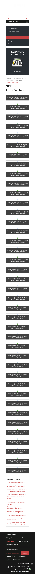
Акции (25, 553)
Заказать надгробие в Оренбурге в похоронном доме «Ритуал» (16, 512)
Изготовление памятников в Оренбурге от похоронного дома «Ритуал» (16, 502)
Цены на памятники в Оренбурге (16, 491)
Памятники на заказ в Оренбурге (16, 482)
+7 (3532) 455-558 (24, 563)
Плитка (10, 34)
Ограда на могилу (13, 41)
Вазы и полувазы (13, 28)
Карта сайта (14, 571)
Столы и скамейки (13, 44)
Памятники (11, 38)
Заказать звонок (17, 17)
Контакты (16, 559)
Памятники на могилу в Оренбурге (16, 494)
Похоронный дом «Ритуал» (20, 6)
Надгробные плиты (13, 31)
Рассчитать (17, 72)
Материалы (22, 556)
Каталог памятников (12, 553)
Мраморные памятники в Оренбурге (17, 489)
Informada (26, 569)
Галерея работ (10, 556)
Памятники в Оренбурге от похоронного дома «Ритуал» (15, 507)
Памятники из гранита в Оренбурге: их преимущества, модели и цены (17, 485)
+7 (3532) (18, 11)
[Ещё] (21, 21)
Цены (8, 559)
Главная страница (13, 21)
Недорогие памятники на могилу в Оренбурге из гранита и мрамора (16, 523)
